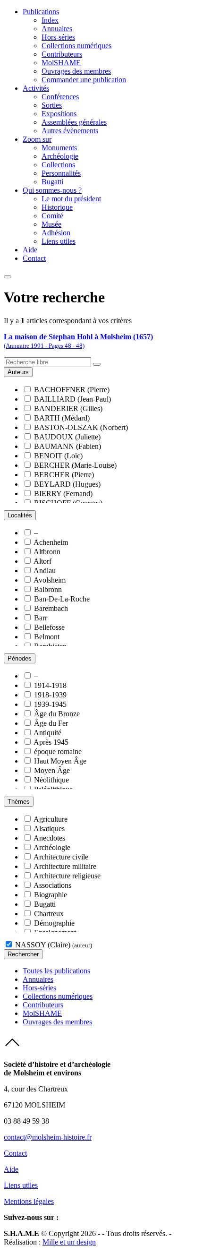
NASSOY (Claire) (53, 945)
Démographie (54, 923)
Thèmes (19, 801)
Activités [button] (36, 88)
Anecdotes (49, 838)
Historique (57, 207)
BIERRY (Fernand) (63, 494)
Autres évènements (70, 131)
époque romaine (58, 751)
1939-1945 (50, 704)
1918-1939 (50, 695)
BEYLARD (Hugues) (67, 484)
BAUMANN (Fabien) (67, 446)
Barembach (51, 608)
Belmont (46, 637)
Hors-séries (58, 37)
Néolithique (51, 780)
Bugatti (52, 182)
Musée (51, 224)
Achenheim (51, 542)
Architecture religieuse (67, 876)
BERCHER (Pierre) (64, 475)
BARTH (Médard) (62, 418)
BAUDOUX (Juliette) (67, 437)
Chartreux (49, 914)
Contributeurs (62, 54)
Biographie (50, 895)
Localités (20, 515)
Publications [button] (41, 12)
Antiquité (47, 733)
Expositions (59, 114)
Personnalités (61, 173)
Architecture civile (61, 857)
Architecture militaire (65, 866)
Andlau (45, 571)
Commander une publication (84, 80)
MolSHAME (61, 63)
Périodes (20, 658)
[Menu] (7, 276)
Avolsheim (50, 580)
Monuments (59, 148)
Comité (52, 216)
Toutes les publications (56, 971)
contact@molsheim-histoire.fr (48, 1137)
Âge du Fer (51, 723)
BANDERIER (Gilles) (68, 408)
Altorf (42, 561)
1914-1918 (50, 685)
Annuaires (57, 29)
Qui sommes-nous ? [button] (52, 190)
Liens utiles (59, 241)
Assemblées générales (74, 122)
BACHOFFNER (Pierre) (72, 390)
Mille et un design (69, 1242)
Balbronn (48, 589)
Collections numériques (76, 46)
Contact (34, 258)
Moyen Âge (52, 770)
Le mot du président (71, 199)
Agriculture (51, 819)
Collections (58, 165)
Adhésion (56, 233)
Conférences (60, 97)
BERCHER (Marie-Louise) (75, 465)
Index (50, 20)
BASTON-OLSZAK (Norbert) (81, 427)
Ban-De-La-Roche (62, 599)
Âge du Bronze (57, 714)
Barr (40, 618)
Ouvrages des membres (76, 71)
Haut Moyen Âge (60, 761)
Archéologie (60, 156)
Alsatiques (49, 829)
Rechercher (23, 954)
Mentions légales (29, 1201)
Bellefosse (49, 627)
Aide (30, 250)
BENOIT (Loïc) (58, 456)
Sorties (52, 105)
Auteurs (18, 372)
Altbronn (47, 552)
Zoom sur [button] (37, 139)
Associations (52, 885)
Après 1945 (51, 742)
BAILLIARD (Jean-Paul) (72, 399)
